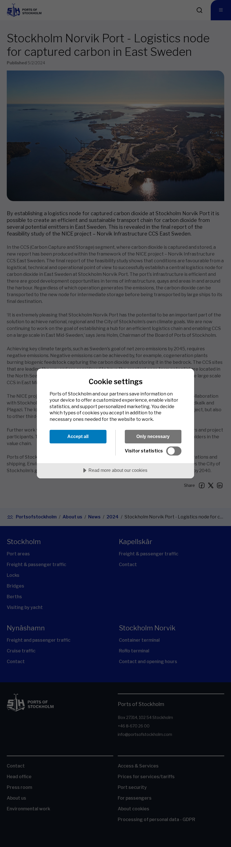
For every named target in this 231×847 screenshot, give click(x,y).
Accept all (77, 436)
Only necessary (153, 436)
